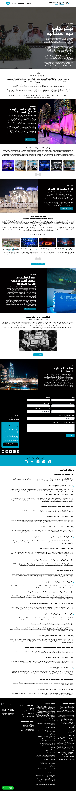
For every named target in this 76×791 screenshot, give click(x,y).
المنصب (48, 397)
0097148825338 (30, 729)
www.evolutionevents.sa (28, 716)
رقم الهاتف (72, 408)
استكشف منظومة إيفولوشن (38, 263)
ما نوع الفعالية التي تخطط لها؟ (67, 415)
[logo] (59, 3)
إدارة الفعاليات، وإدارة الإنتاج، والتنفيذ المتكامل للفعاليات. (65, 253)
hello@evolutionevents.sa (11, 418)
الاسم (73, 397)
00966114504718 (13, 419)
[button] (7, 788)
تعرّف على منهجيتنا (30, 139)
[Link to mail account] (32, 462)
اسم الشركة (72, 403)
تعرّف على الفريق (38, 354)
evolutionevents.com (69, 756)
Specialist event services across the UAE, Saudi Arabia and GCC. (45, 785)
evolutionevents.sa (70, 762)
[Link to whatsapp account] (6, 451)
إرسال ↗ (70, 435)
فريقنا (73, 734)
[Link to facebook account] (18, 451)
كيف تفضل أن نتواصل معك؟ (42, 408)
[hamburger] (46, 3)
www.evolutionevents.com (28, 731)
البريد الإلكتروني (46, 403)
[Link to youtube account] (3, 451)
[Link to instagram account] (14, 451)
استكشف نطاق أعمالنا (29, 308)
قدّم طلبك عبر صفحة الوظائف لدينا (10, 444)
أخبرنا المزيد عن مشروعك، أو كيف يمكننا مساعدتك (62, 422)
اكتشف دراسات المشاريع (67, 208)
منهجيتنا (73, 728)
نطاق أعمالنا (72, 731)
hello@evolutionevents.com (27, 730)
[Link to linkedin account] (10, 451)
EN (8, 3)
